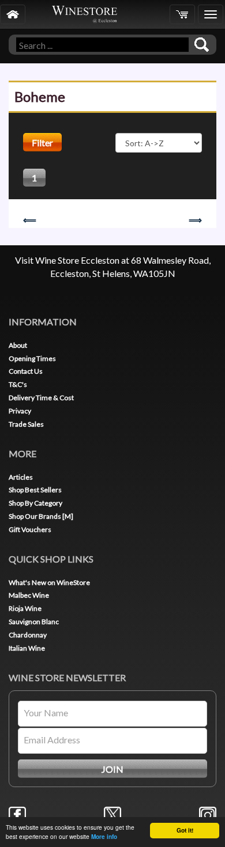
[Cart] (182, 14)
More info (104, 837)
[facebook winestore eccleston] (17, 813)
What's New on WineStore (49, 582)
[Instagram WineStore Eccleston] (207, 813)
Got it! (185, 830)
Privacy (20, 411)
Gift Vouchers (30, 529)
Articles (21, 477)
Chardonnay (28, 634)
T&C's (18, 384)
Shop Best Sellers (35, 489)
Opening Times (32, 358)
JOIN (112, 769)
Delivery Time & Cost (41, 397)
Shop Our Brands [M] (41, 516)
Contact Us (26, 371)
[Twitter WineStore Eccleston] (112, 813)
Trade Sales (26, 424)
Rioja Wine (25, 608)
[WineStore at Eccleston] (12, 14)
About (18, 345)
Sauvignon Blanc (34, 621)
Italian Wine (27, 648)
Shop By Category (35, 503)
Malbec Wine (29, 595)
